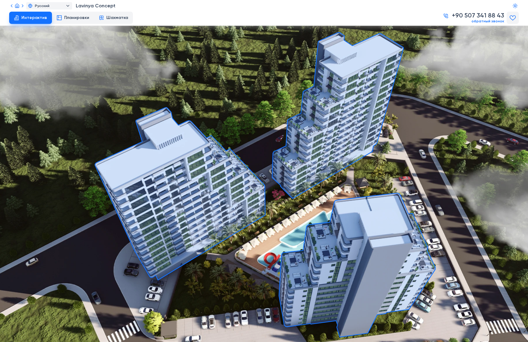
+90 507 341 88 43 (478, 16)
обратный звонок (487, 21)
